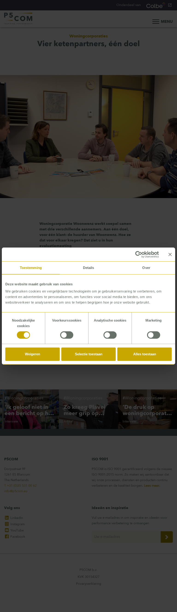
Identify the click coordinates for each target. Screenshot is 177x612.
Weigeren (32, 354)
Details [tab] (88, 268)
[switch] (66, 335)
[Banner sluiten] (170, 254)
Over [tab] (146, 268)
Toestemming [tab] (31, 268)
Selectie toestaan (88, 354)
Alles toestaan (144, 354)
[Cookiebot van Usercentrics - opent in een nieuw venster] (138, 254)
